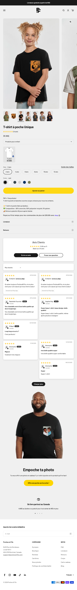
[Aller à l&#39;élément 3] (21, 116)
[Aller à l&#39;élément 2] (13, 116)
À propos (35, 547)
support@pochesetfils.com (12, 555)
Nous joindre (36, 562)
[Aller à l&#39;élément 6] (42, 116)
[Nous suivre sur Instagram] (9, 575)
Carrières (35, 558)
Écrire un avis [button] (26, 255)
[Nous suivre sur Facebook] (4, 575)
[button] (8, 131)
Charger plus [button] (38, 384)
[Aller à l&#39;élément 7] (50, 116)
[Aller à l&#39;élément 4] (28, 116)
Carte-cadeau (65, 562)
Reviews (35, 555)
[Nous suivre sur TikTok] (20, 575)
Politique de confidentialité (41, 566)
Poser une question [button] (51, 255)
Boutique (35, 551)
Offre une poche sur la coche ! (38, 483)
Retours (64, 555)
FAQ (62, 547)
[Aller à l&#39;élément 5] (35, 116)
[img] (9, 275)
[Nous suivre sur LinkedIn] (25, 575)
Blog (62, 566)
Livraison (64, 551)
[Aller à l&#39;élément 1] (6, 116)
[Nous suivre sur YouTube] (14, 575)
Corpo (63, 558)
